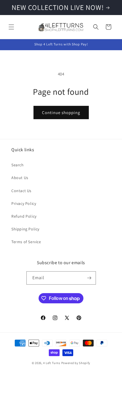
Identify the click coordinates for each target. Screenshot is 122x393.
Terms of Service (26, 241)
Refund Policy (24, 216)
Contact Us (21, 190)
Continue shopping (61, 112)
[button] (11, 27)
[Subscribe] (89, 278)
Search (17, 164)
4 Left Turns (51, 363)
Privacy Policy (23, 203)
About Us (19, 177)
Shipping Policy (25, 229)
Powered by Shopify (76, 363)
